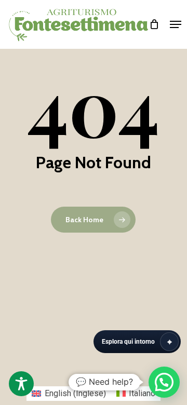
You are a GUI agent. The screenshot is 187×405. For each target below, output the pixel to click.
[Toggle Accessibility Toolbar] (21, 383)
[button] (175, 24)
